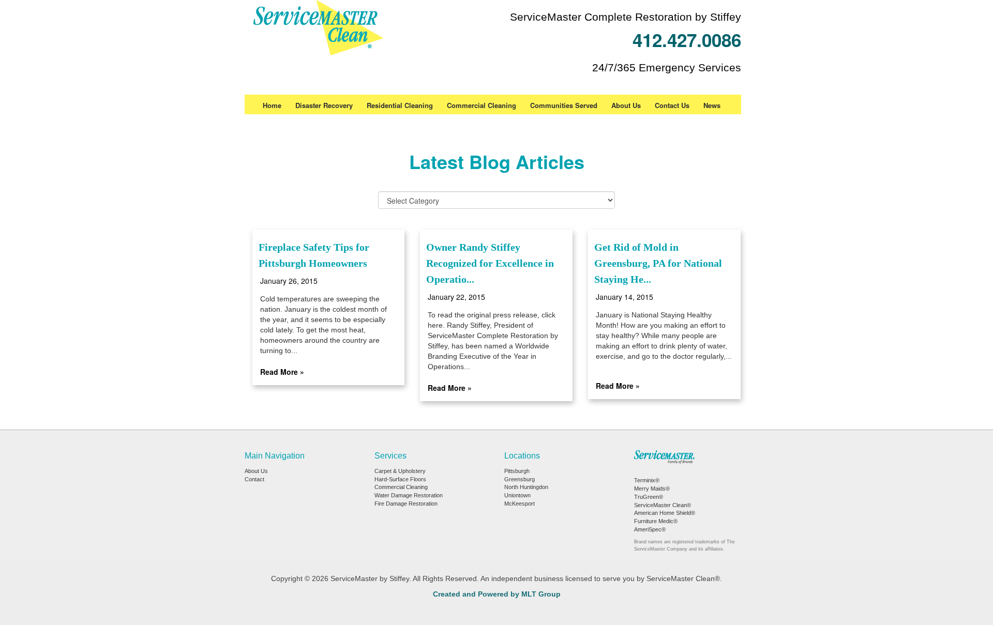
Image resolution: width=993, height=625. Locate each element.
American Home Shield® (664, 513)
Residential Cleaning (400, 105)
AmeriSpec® (650, 529)
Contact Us (672, 105)
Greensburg (519, 479)
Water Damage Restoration (408, 495)
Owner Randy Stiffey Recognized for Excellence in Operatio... (490, 263)
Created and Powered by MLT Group (497, 594)
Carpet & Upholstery (400, 471)
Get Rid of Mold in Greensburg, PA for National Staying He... (658, 263)
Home (272, 105)
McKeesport (519, 503)
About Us (626, 105)
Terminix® (646, 480)
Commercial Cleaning (481, 105)
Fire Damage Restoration (406, 503)
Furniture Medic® (656, 521)
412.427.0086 (687, 40)
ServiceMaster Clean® (662, 505)
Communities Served (563, 105)
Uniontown (517, 495)
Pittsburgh (517, 471)
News (711, 105)
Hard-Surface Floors (400, 479)
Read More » (282, 372)
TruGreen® (648, 497)
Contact (254, 479)
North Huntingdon (526, 487)
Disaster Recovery (324, 105)
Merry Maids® (652, 488)
